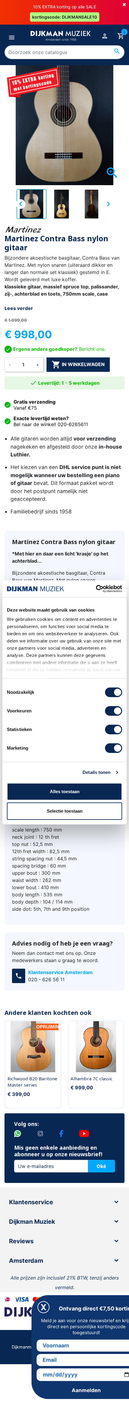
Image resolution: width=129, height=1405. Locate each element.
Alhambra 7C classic (91, 1079)
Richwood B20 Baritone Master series (32, 1082)
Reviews (21, 1241)
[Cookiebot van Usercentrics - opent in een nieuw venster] (96, 589)
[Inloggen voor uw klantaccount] (104, 36)
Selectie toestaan (64, 811)
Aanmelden (86, 1390)
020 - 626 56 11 (46, 979)
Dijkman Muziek (32, 1221)
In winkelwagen (78, 364)
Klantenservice (31, 1202)
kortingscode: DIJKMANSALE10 (64, 17)
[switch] (113, 711)
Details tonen (96, 772)
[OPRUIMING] (33, 1046)
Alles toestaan (65, 791)
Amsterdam (26, 1260)
